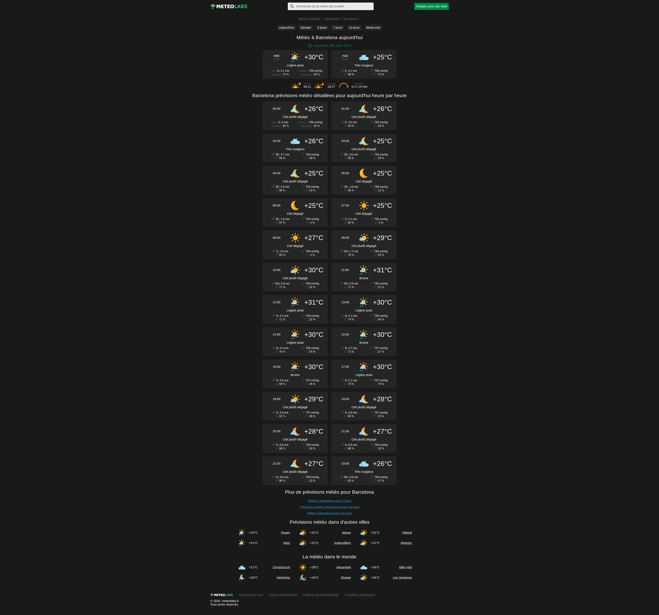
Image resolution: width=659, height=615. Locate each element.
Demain (305, 27)
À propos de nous (251, 594)
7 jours (337, 27)
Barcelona (350, 18)
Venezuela (332, 18)
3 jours (322, 27)
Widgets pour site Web (431, 6)
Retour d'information (283, 594)
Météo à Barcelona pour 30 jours (329, 513)
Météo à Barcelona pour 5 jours (329, 501)
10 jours (354, 27)
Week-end (373, 27)
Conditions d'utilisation (360, 594)
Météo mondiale (309, 18)
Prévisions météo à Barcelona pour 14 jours (330, 507)
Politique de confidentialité (321, 594)
